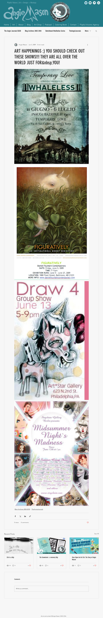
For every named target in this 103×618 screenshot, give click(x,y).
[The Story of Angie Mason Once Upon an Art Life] (84, 546)
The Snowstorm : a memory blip (48, 557)
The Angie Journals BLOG (12, 31)
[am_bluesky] (85, 2)
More (86, 31)
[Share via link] (30, 516)
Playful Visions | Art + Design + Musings (21, 2)
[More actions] (87, 44)
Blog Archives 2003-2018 (33, 31)
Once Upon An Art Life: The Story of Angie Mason (84, 558)
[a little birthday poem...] (18, 546)
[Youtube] (90, 2)
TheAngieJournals (75, 31)
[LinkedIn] (98, 2)
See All (96, 534)
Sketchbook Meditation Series (55, 31)
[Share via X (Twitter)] (20, 516)
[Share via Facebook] (15, 516)
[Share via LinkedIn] (25, 516)
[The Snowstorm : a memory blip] (51, 546)
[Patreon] (94, 2)
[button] (96, 31)
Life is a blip (10, 557)
